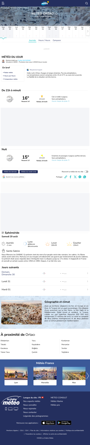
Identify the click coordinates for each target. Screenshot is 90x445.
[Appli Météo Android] (64, 423)
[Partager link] (65, 176)
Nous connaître (30, 405)
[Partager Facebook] (70, 176)
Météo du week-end (28, 172)
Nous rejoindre (29, 408)
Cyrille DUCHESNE (24, 60)
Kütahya (20, 8)
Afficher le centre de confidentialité (55, 434)
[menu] (3, 3)
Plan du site (34, 430)
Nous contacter (30, 412)
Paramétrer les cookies (33, 434)
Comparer (57, 40)
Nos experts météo (31, 401)
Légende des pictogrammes (35, 416)
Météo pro (55, 405)
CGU (21, 430)
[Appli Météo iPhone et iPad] (48, 423)
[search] (86, 3)
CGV (26, 430)
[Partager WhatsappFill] (84, 176)
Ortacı (25, 8)
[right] (88, 31)
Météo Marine (57, 401)
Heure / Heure (44, 40)
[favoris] (56, 13)
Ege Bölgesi (14, 8)
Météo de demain (10, 172)
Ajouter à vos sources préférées (15, 177)
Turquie (7, 8)
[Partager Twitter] (75, 176)
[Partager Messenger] (79, 176)
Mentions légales (12, 430)
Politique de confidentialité (75, 430)
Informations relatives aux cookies (52, 430)
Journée (32, 40)
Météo (2, 8)
